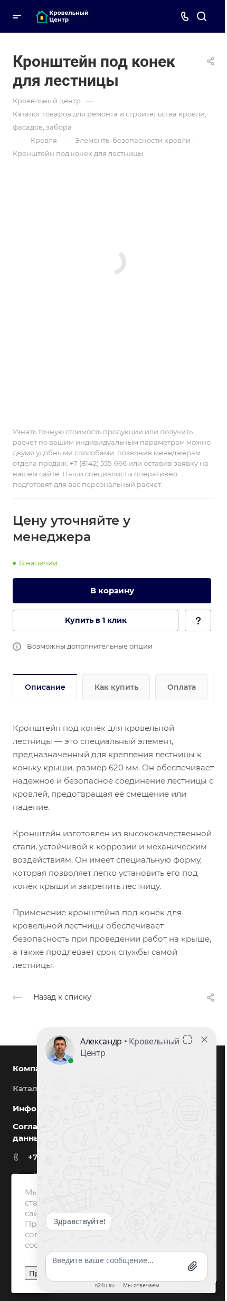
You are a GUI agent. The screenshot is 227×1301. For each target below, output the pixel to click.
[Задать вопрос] (198, 620)
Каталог (30, 1088)
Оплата (181, 687)
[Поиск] (201, 17)
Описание (45, 687)
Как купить (116, 687)
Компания (34, 1068)
